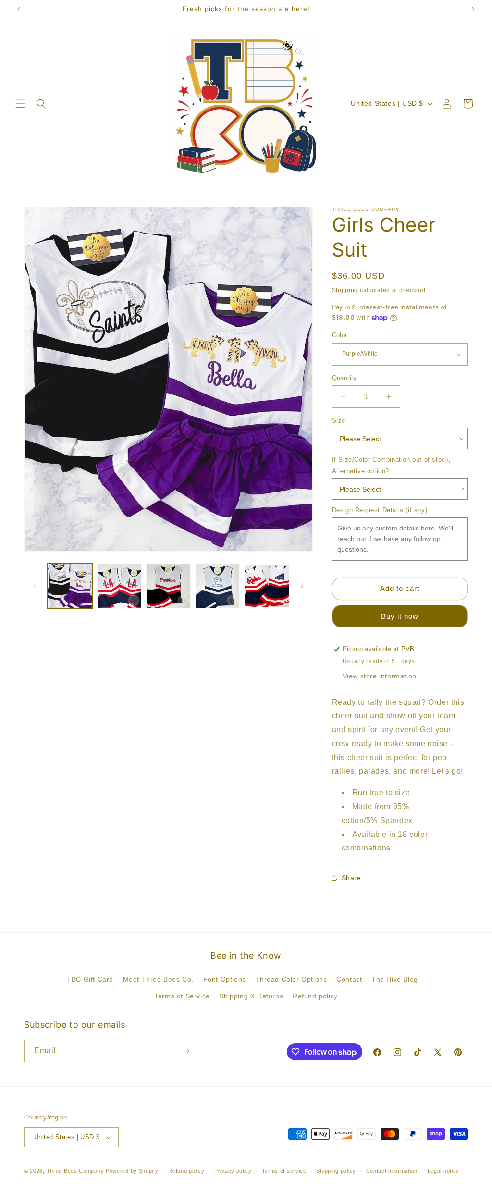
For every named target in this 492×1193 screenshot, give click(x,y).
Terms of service (284, 1171)
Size (338, 420)
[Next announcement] (473, 9)
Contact (349, 979)
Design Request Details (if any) (380, 510)
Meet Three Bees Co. (158, 979)
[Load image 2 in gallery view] (119, 586)
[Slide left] (34, 585)
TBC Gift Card (90, 979)
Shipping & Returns (251, 996)
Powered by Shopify (132, 1171)
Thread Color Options (291, 979)
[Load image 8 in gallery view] (267, 586)
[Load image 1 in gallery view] (70, 586)
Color (339, 335)
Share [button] (351, 878)
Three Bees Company (75, 1171)
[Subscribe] (186, 1051)
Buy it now (399, 616)
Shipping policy (336, 1171)
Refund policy (315, 996)
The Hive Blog (394, 979)
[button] (20, 103)
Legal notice (443, 1171)
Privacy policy (233, 1171)
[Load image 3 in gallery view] (168, 586)
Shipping (345, 290)
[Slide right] (302, 585)
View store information (380, 676)
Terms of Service (182, 996)
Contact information (392, 1171)
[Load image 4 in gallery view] (218, 586)
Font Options (224, 979)
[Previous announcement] (18, 9)
